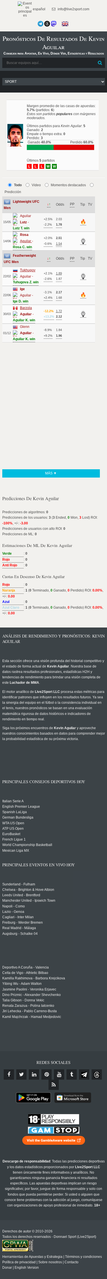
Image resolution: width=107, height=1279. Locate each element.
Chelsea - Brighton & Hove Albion (28, 890)
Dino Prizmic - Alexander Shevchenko (31, 995)
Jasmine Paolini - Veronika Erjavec (29, 989)
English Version (27, 1268)
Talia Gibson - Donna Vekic (23, 1000)
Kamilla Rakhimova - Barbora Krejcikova (33, 978)
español (38, 9)
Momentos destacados (68, 185)
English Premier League (21, 807)
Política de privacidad (19, 1262)
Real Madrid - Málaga (19, 928)
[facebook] (9, 1074)
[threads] (97, 1074)
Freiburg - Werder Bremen (22, 923)
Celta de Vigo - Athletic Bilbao (25, 973)
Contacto (71, 1262)
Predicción (13, 192)
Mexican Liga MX (15, 851)
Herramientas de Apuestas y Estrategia (32, 1257)
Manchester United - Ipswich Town (28, 901)
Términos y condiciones (83, 1257)
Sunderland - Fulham (18, 884)
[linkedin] (34, 1074)
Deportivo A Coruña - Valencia (25, 967)
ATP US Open (13, 829)
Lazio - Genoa (13, 912)
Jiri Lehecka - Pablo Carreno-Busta (29, 1011)
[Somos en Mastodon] (53, 24)
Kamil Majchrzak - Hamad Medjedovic (31, 1017)
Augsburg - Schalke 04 (20, 934)
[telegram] (84, 1074)
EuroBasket (11, 834)
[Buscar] (100, 63)
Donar (7, 1268)
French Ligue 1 (14, 839)
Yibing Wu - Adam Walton (22, 984)
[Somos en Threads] (47, 24)
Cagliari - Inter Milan (18, 917)
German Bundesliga (17, 817)
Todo (18, 185)
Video (36, 185)
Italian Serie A (13, 801)
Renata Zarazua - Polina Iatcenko (28, 1006)
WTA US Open (13, 823)
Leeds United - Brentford (21, 895)
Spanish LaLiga (14, 812)
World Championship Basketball (27, 845)
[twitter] (21, 1074)
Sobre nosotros (50, 1262)
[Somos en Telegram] (40, 24)
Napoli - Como (13, 906)
